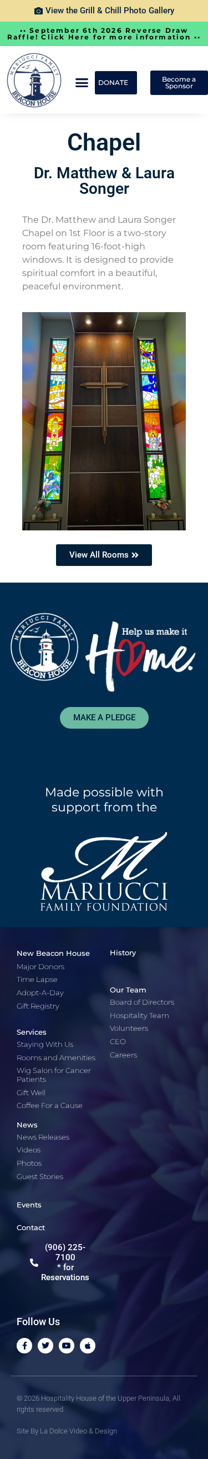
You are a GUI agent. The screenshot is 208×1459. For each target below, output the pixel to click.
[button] (82, 82)
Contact (31, 1227)
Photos (29, 1163)
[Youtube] (66, 1345)
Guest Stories (40, 1176)
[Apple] (87, 1345)
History (123, 952)
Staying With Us (45, 1044)
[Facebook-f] (24, 1345)
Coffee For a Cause (50, 1105)
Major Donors (40, 966)
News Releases (43, 1136)
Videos (28, 1149)
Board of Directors (142, 1001)
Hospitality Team (139, 1015)
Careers (123, 1054)
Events (29, 1204)
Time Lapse (37, 979)
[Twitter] (45, 1345)
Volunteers (129, 1028)
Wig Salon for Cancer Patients (54, 1075)
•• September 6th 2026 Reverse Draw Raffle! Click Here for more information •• (104, 33)
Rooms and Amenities (56, 1057)
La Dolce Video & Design (78, 1431)
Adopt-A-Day (40, 992)
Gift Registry (38, 1005)
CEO (118, 1041)
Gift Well (31, 1092)
